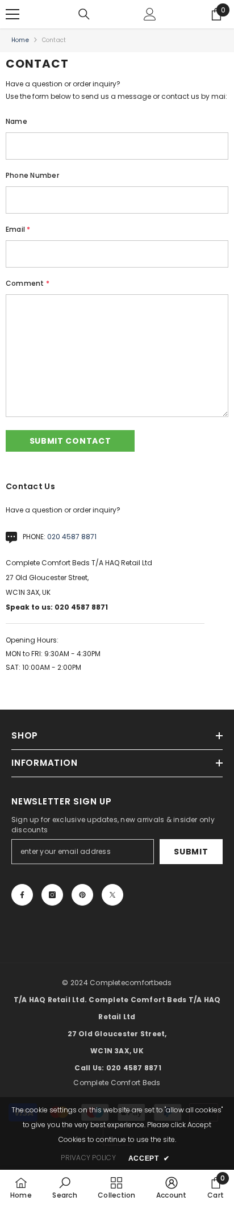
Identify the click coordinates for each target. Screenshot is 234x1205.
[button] (70, 441)
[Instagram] (52, 895)
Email (18, 229)
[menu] (12, 14)
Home (20, 40)
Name (16, 121)
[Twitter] (112, 895)
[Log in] (150, 14)
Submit (191, 851)
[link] (64, 1187)
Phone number (32, 175)
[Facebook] (22, 895)
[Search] (84, 14)
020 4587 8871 (72, 536)
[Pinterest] (82, 895)
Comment (27, 283)
